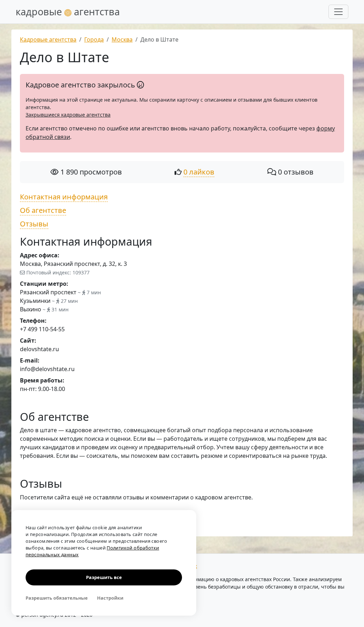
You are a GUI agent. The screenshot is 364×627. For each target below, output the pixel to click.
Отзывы (34, 224)
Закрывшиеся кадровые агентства (68, 114)
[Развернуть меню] (338, 12)
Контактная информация (64, 197)
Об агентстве (43, 210)
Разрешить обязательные (57, 598)
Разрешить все (104, 577)
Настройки (110, 598)
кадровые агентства (68, 11)
